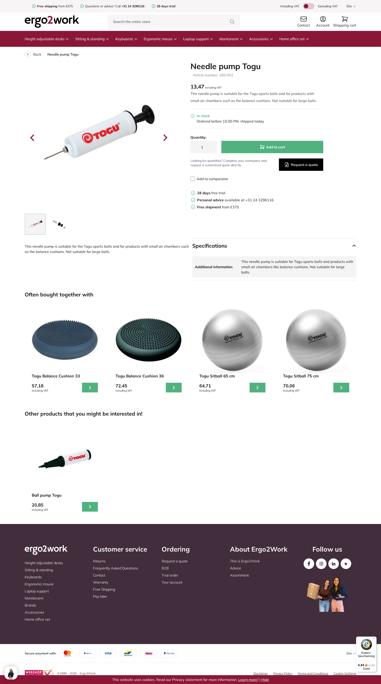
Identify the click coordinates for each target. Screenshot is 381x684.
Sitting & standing (90, 39)
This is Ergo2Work (245, 561)
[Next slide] (165, 137)
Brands (30, 605)
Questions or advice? (99, 6)
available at (221, 200)
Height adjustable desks (45, 39)
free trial (211, 193)
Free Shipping (104, 589)
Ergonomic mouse (158, 39)
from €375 (55, 6)
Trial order (170, 575)
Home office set (292, 39)
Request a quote (304, 164)
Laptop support (196, 39)
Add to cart (275, 147)
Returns (99, 561)
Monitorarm (229, 39)
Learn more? (248, 679)
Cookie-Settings (345, 673)
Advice (235, 568)
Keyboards (124, 39)
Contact (99, 575)
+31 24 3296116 (259, 200)
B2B (165, 568)
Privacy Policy (282, 673)
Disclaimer (260, 673)
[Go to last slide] (32, 137)
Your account (172, 582)
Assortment (239, 575)
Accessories (259, 39)
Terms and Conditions (313, 673)
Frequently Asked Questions (115, 568)
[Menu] (374, 639)
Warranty (100, 582)
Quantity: (198, 137)
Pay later (100, 596)
